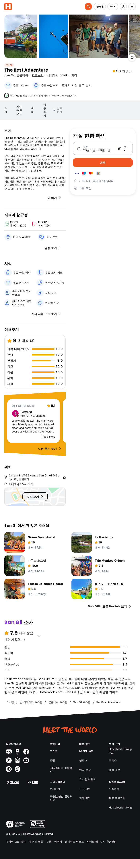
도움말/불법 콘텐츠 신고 (61, 798)
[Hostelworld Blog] (9, 752)
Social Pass (86, 750)
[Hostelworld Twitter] (9, 760)
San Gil (9, 75)
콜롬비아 (22, 75)
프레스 (113, 760)
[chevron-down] (39, 636)
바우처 (58, 841)
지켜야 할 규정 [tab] (19, 110)
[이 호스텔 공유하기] (132, 57)
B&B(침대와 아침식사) (61, 769)
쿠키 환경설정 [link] (108, 841)
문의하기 (55, 788)
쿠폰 (48, 841)
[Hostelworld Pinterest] (9, 769)
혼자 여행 (85, 788)
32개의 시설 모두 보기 (76, 85)
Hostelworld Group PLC (120, 750)
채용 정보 (114, 769)
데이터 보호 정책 (16, 841)
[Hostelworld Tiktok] (17, 769)
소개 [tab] (5, 110)
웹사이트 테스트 (74, 841)
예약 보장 (85, 769)
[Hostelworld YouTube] (26, 760)
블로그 (83, 760)
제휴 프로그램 (117, 798)
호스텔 (9, 65)
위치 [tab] (32, 110)
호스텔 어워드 (87, 779)
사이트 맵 (92, 841)
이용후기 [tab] (44, 110)
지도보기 (37, 75)
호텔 (52, 760)
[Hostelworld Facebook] (26, 752)
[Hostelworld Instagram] (17, 760)
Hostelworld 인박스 (120, 807)
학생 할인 (85, 798)
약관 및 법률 (36, 841)
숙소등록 (114, 788)
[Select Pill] (88, 6)
